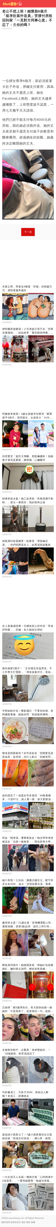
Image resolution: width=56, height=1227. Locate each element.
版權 (33, 1222)
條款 (24, 1222)
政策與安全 (15, 1222)
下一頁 (28, 232)
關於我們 (5, 1222)
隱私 (28, 1222)
